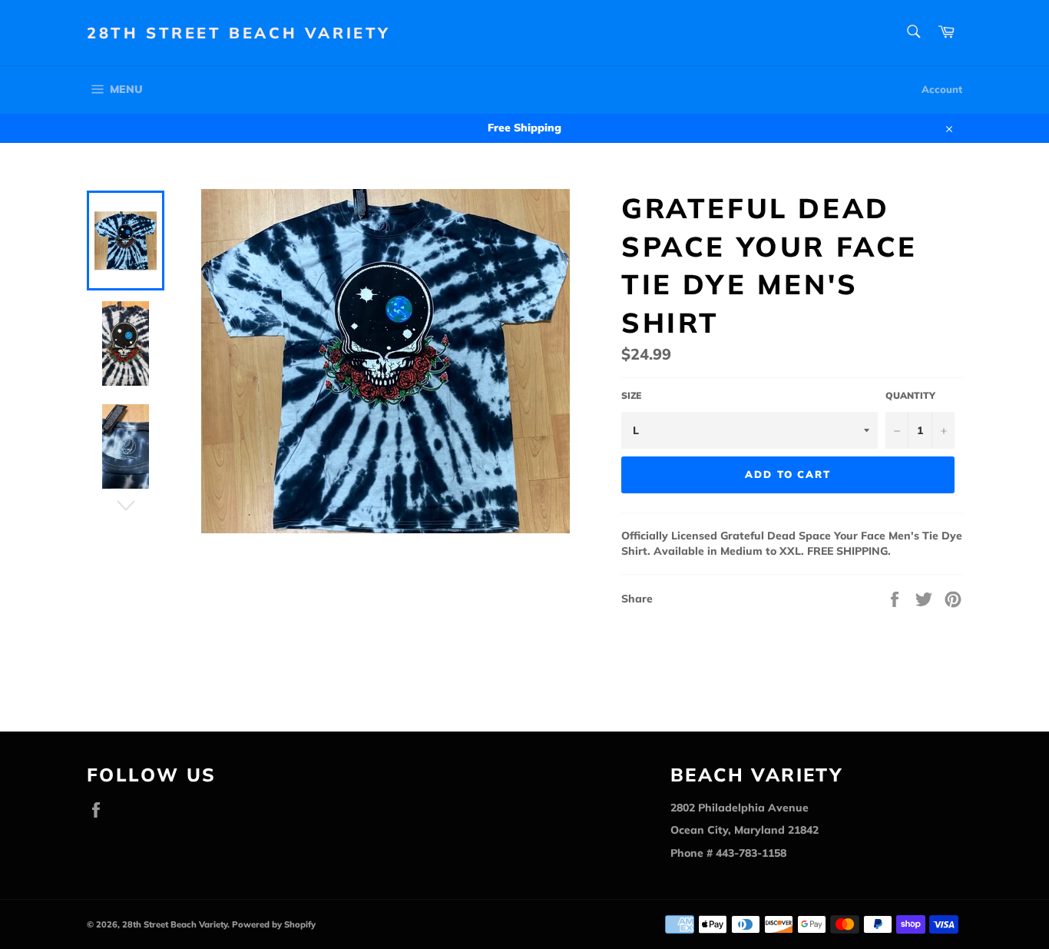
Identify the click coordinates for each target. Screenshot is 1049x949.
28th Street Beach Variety (239, 32)
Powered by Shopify (274, 924)
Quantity (910, 395)
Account (942, 89)
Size (631, 395)
